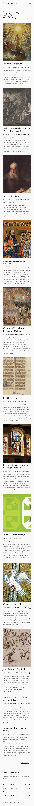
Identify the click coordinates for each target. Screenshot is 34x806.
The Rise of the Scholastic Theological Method (14, 329)
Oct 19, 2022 (7, 334)
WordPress (15, 802)
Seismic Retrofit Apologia (14, 535)
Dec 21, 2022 (7, 67)
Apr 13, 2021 (7, 734)
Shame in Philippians (12, 64)
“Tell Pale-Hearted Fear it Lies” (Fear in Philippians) (17, 129)
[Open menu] (30, 3)
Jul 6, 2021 (6, 703)
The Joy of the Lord (12, 604)
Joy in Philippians (11, 196)
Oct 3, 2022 (6, 471)
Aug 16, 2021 (7, 538)
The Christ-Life (10, 398)
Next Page (26, 763)
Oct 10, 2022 (7, 401)
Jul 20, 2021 (6, 608)
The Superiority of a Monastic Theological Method (16, 466)
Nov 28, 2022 (7, 199)
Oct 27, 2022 (7, 267)
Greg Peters (19, 334)
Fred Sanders (19, 538)
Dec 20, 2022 (7, 134)
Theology (27, 67)
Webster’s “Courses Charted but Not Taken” (15, 698)
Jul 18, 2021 (6, 673)
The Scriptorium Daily (10, 3)
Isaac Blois (18, 67)
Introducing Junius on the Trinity (14, 729)
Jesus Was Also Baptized (14, 669)
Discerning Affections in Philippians (14, 262)
